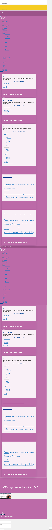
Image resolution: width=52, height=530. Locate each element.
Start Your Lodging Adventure (18, 217)
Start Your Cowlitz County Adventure (19, 131)
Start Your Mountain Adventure (19, 81)
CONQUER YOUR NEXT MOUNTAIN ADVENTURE (12, 94)
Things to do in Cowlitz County (9, 126)
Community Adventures (7, 100)
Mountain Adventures (7, 76)
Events (2, 510)
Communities (3, 511)
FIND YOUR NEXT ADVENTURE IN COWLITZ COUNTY (13, 171)
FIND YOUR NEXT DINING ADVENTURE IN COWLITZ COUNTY (15, 206)
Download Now (9, 246)
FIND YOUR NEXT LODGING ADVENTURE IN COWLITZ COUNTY (15, 242)
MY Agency (12, 516)
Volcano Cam (3, 513)
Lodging (2, 512)
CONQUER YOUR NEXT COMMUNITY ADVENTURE (12, 120)
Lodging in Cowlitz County (8, 213)
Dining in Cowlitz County (7, 177)
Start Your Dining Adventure (18, 181)
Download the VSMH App (6, 247)
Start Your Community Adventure (18, 105)
